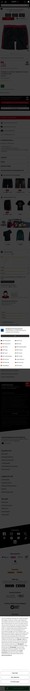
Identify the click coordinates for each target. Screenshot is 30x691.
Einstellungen (15, 682)
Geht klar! (15, 673)
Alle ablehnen (15, 677)
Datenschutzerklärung (7, 655)
